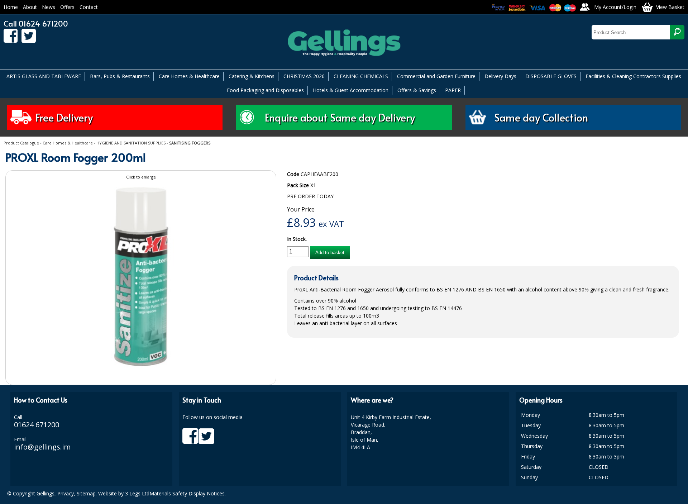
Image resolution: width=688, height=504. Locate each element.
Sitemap (86, 493)
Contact (89, 7)
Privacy (65, 493)
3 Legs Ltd (137, 493)
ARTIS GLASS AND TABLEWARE (43, 76)
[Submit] (677, 32)
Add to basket (329, 252)
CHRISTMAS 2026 (304, 76)
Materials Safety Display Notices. (187, 493)
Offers (67, 7)
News (48, 7)
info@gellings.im (42, 447)
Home (11, 7)
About (30, 7)
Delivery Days (500, 76)
